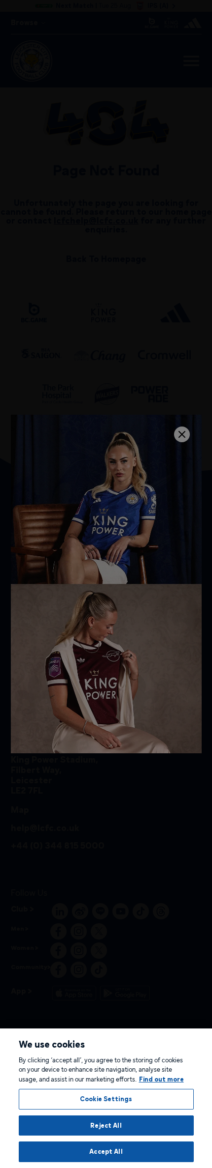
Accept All (105, 1151)
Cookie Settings (106, 1099)
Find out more (161, 1079)
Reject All (105, 1125)
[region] (106, 1098)
